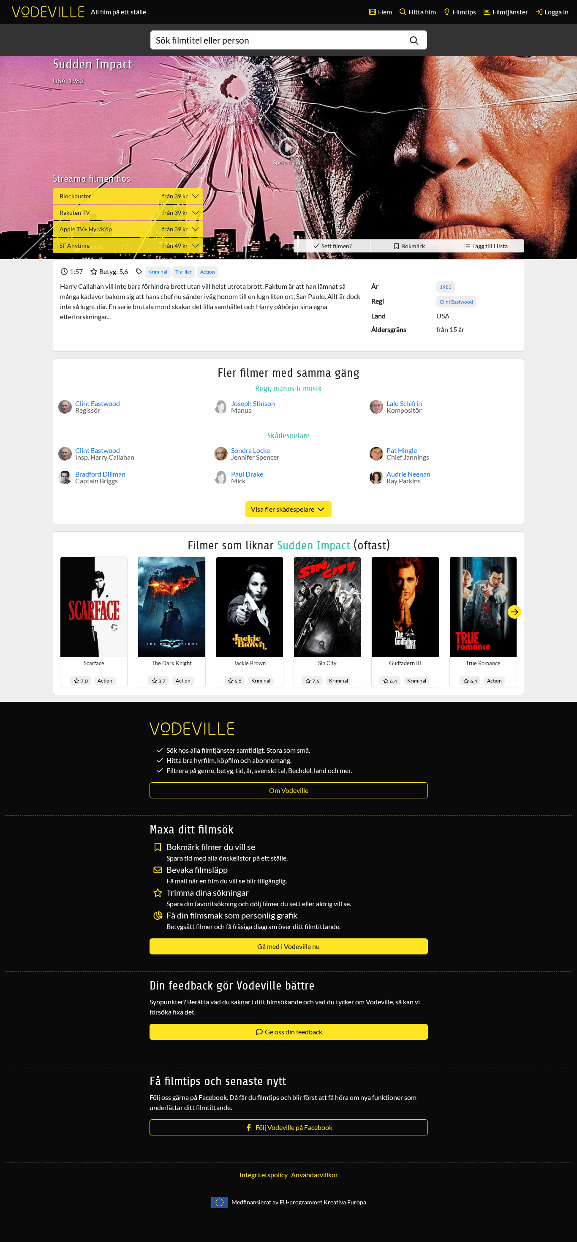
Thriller (183, 272)
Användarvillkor (314, 1175)
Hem (384, 12)
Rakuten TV (124, 212)
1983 (446, 287)
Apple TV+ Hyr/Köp (124, 229)
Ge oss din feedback (293, 1032)
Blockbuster (124, 196)
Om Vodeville (288, 790)
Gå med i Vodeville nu (288, 946)
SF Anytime (124, 245)
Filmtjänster (509, 12)
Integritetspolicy (264, 1175)
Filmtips (463, 12)
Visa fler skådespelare (283, 509)
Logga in (556, 12)
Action (207, 272)
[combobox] (288, 39)
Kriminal (157, 272)
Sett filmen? (336, 245)
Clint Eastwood (456, 302)
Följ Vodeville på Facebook (292, 1127)
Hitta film (421, 12)
